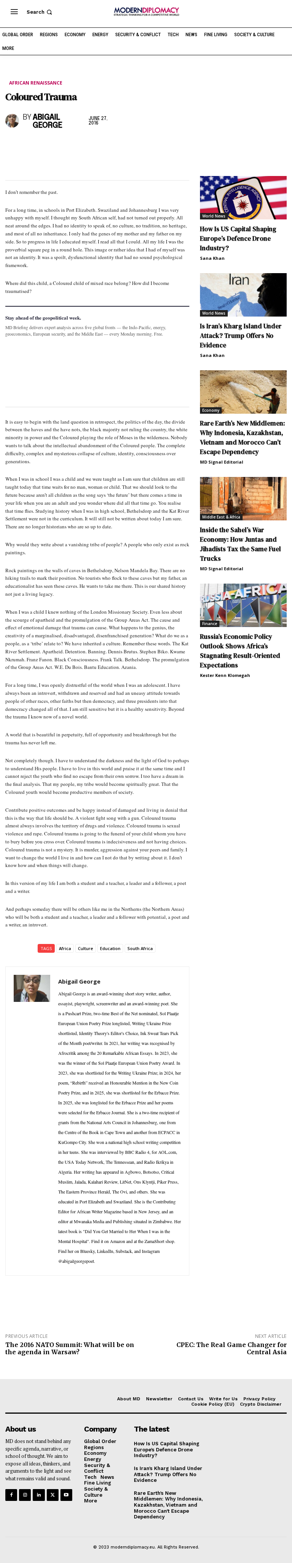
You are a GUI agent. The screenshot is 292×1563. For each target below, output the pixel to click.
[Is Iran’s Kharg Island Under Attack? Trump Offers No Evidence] (243, 295)
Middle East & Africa (221, 517)
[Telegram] (100, 146)
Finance (209, 623)
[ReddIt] (82, 146)
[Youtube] (66, 1495)
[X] (30, 146)
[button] (40, 12)
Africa (65, 948)
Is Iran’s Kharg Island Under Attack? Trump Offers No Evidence (241, 336)
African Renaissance (35, 83)
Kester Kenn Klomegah (225, 675)
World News (213, 216)
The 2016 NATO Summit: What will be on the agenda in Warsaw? (69, 1348)
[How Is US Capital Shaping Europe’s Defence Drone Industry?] (243, 197)
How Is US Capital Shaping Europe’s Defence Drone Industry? (238, 238)
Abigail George (47, 122)
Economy (210, 410)
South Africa (140, 948)
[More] (118, 146)
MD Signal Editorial (221, 462)
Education (110, 948)
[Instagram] (25, 1495)
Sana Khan (212, 258)
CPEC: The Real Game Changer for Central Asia (231, 1348)
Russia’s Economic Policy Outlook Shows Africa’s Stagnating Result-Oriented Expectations (240, 651)
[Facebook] (13, 146)
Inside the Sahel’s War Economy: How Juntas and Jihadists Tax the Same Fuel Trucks (240, 544)
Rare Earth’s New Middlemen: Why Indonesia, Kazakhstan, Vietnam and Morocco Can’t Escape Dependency (242, 437)
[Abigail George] (12, 121)
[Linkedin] (65, 146)
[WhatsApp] (48, 146)
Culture (85, 948)
